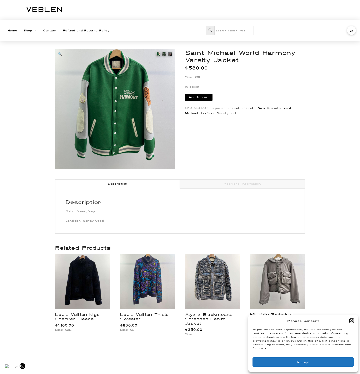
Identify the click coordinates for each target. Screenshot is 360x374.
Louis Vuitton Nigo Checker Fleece (77, 316)
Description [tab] (117, 183)
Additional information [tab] (242, 183)
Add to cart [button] (84, 301)
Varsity (223, 113)
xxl (233, 113)
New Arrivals (269, 107)
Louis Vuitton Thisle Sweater (144, 316)
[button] (352, 321)
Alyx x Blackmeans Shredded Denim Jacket (209, 319)
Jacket (233, 107)
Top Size (207, 113)
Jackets (248, 107)
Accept (303, 362)
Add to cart (199, 97)
